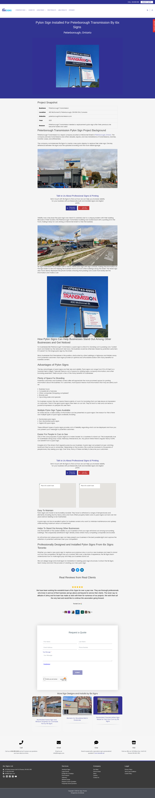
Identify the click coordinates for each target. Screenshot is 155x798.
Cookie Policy (128, 773)
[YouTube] (16, 776)
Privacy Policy (128, 769)
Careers (95, 775)
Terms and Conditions (130, 771)
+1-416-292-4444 (9, 771)
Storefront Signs (66, 769)
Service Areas (97, 771)
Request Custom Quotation (69, 781)
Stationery (64, 777)
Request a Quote (72, 208)
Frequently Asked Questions (69, 783)
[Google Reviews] (4, 776)
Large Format (65, 771)
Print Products (65, 775)
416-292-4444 (135, 2)
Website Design (66, 779)
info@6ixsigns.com (10, 773)
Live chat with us (99, 753)
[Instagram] (13, 776)
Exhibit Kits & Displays (68, 773)
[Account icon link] (152, 10)
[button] (147, 2)
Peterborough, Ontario (103, 135)
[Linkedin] (7, 776)
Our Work (95, 769)
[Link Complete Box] (46, 713)
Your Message (46, 652)
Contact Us (96, 777)
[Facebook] (10, 776)
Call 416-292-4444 (84, 208)
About (94, 773)
